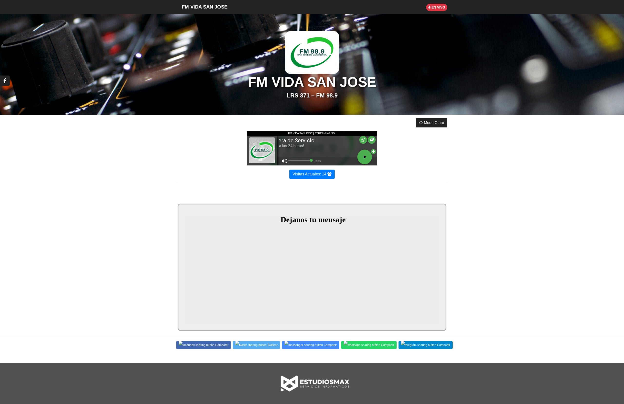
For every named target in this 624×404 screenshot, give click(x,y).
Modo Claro (433, 123)
